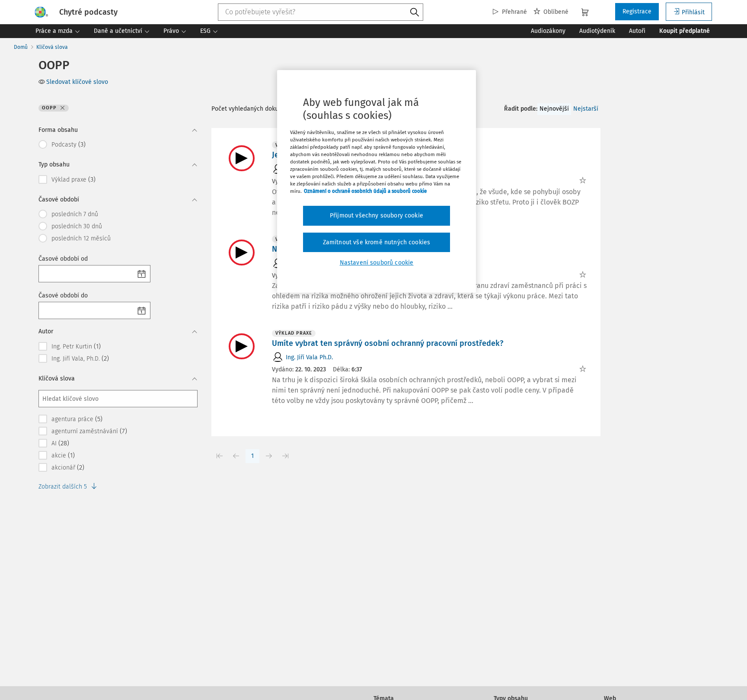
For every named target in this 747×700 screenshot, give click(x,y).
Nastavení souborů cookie (377, 263)
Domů (21, 47)
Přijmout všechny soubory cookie (376, 215)
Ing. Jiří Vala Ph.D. (309, 357)
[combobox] (321, 12)
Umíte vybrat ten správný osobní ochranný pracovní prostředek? (387, 343)
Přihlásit (693, 12)
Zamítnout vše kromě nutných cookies (377, 242)
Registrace (636, 11)
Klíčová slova (52, 47)
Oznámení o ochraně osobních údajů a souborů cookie (365, 191)
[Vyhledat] (414, 12)
